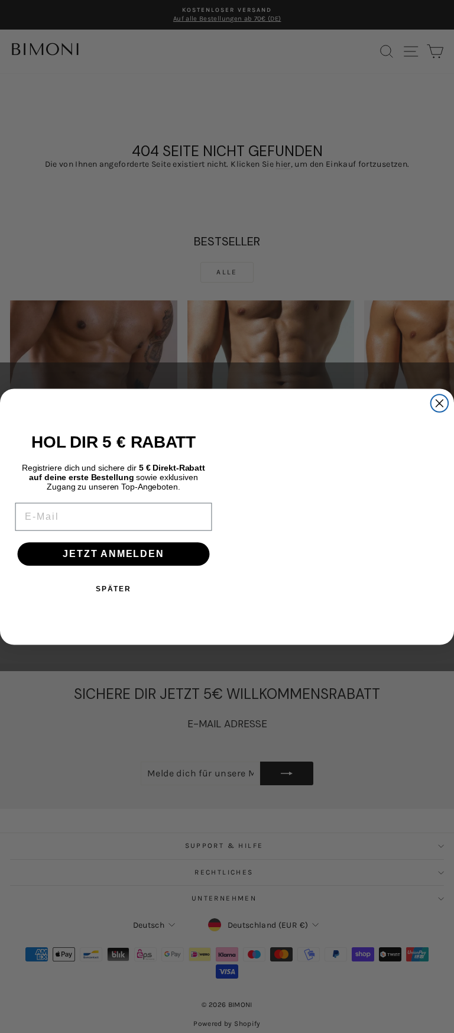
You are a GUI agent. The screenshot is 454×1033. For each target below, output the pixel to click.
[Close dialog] (440, 403)
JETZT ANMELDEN (113, 554)
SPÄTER (113, 589)
